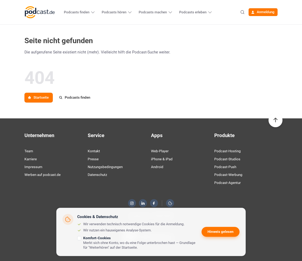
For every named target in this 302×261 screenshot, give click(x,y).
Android (157, 167)
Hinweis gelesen (220, 232)
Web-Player (160, 151)
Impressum (33, 167)
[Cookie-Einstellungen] (170, 203)
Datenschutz (97, 175)
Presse (93, 159)
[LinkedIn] (143, 203)
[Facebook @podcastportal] (154, 203)
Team (28, 151)
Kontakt (94, 151)
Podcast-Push (225, 167)
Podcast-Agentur (227, 183)
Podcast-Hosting (227, 151)
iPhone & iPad (162, 159)
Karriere (30, 159)
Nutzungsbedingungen (105, 167)
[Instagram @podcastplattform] (132, 203)
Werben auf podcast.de (42, 175)
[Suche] (242, 12)
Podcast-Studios (227, 159)
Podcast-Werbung (228, 175)
